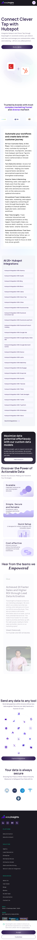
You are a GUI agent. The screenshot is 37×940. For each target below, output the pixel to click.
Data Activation (8, 834)
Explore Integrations (18, 758)
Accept (18, 932)
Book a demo (17, 47)
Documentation (8, 897)
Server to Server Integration (12, 868)
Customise (18, 937)
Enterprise (6, 855)
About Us (5, 880)
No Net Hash (7, 893)
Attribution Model (8, 862)
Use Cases (6, 884)
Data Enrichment (8, 837)
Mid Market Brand (8, 859)
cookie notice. (26, 927)
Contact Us (6, 900)
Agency (5, 849)
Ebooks (5, 890)
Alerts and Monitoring (9, 865)
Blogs (4, 887)
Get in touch (18, 459)
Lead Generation (8, 852)
